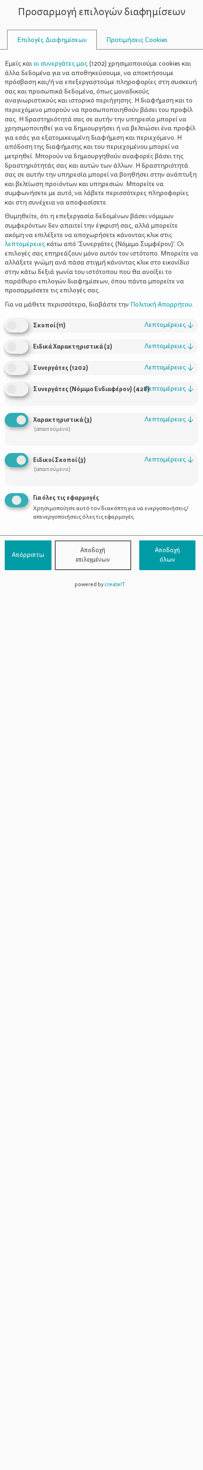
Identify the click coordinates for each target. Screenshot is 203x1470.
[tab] (52, 40)
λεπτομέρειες (169, 324)
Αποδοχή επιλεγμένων (93, 555)
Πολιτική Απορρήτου (161, 304)
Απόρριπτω (28, 555)
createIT (114, 584)
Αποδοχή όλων (167, 555)
